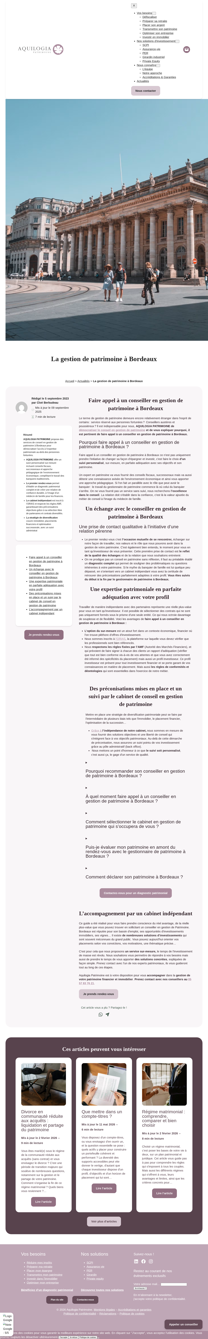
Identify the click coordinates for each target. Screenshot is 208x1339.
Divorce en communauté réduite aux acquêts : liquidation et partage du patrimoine (42, 1121)
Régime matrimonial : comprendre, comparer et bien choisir (163, 1119)
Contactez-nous (85, 1299)
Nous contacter (145, 90)
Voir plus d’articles (104, 1221)
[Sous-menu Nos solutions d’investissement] (177, 41)
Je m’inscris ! (140, 1288)
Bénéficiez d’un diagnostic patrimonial (47, 1290)
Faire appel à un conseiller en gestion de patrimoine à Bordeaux (45, 561)
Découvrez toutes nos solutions (102, 1290)
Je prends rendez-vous (44, 634)
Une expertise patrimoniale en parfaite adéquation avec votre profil (46, 585)
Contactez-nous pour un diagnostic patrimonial (136, 893)
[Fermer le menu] (134, 5)
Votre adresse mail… (147, 1284)
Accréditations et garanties (134, 1309)
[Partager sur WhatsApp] (100, 1014)
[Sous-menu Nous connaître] (158, 65)
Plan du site (57, 1299)
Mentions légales (104, 1309)
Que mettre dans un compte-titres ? (102, 1114)
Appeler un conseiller (183, 1324)
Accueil (69, 381)
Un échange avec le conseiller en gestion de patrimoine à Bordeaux (44, 573)
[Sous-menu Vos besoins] (154, 13)
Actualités (83, 381)
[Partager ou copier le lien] (107, 1014)
